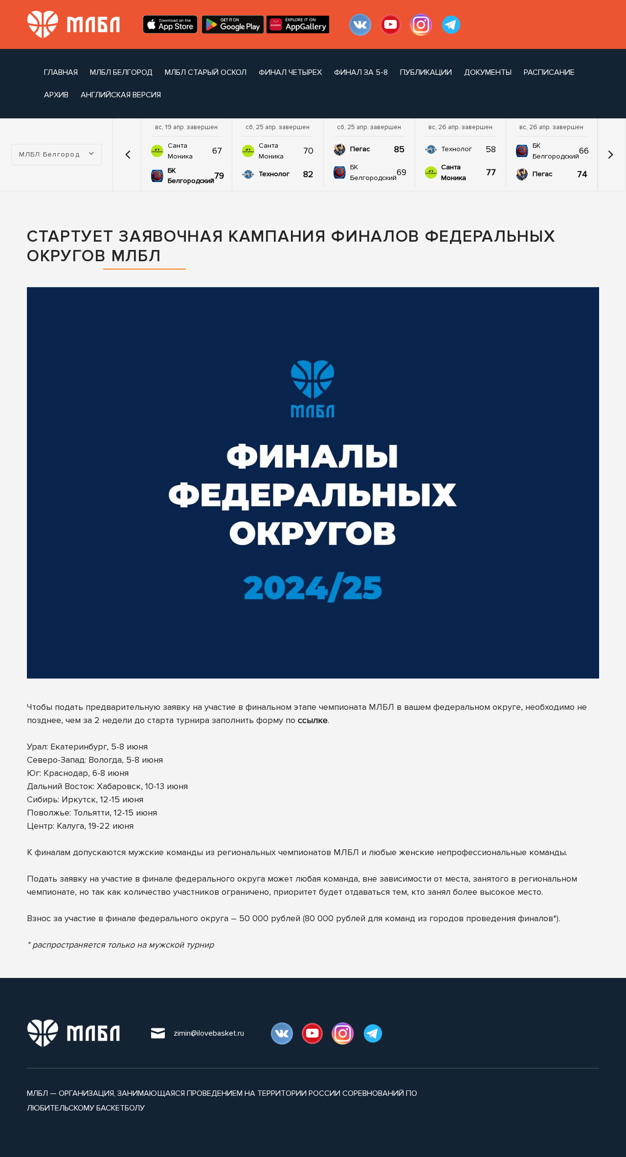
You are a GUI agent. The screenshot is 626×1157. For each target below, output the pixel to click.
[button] (128, 154)
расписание (549, 72)
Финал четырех (290, 72)
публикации (426, 72)
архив (56, 95)
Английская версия (121, 95)
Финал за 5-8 (361, 72)
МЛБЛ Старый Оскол (205, 72)
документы (488, 72)
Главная (61, 72)
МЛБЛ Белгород (121, 72)
